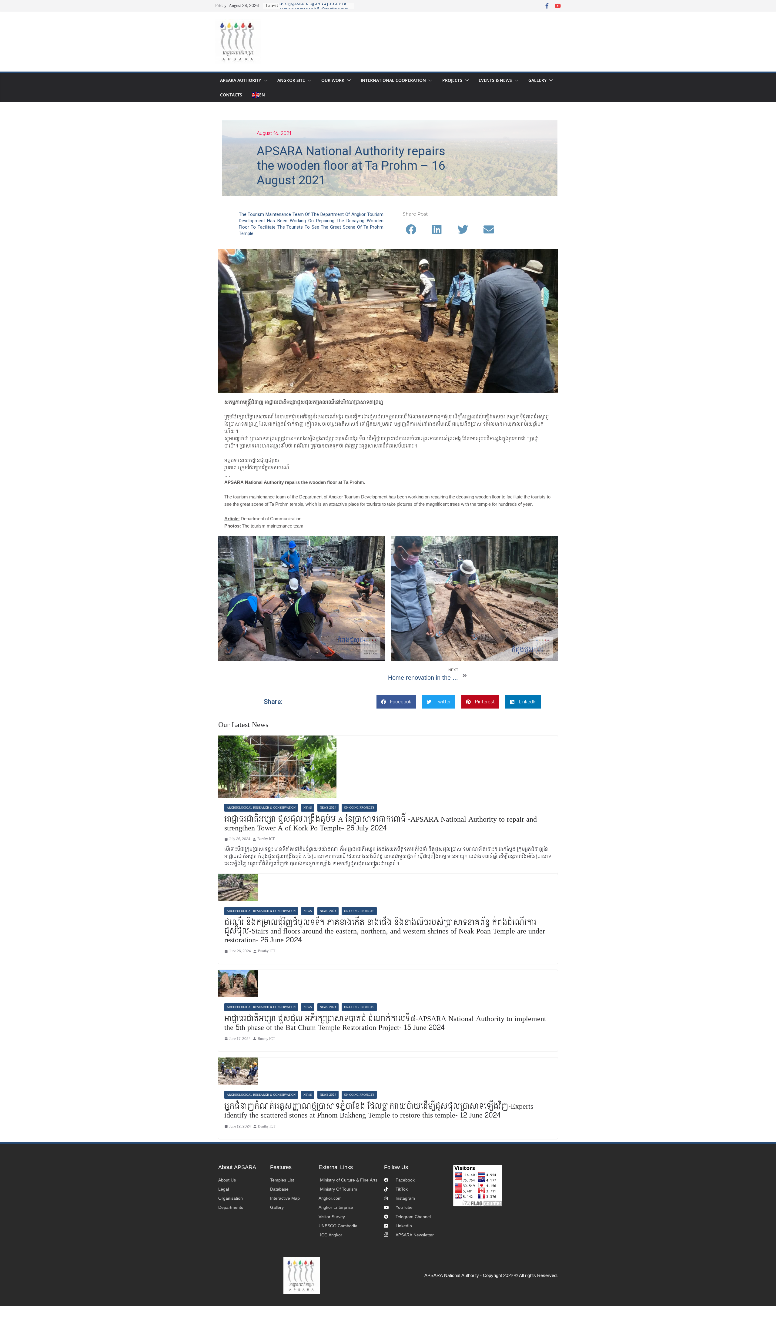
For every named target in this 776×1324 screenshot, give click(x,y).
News (307, 807)
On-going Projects (359, 807)
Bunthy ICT (266, 839)
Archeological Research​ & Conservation (261, 807)
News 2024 (328, 807)
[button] (264, 80)
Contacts (231, 95)
